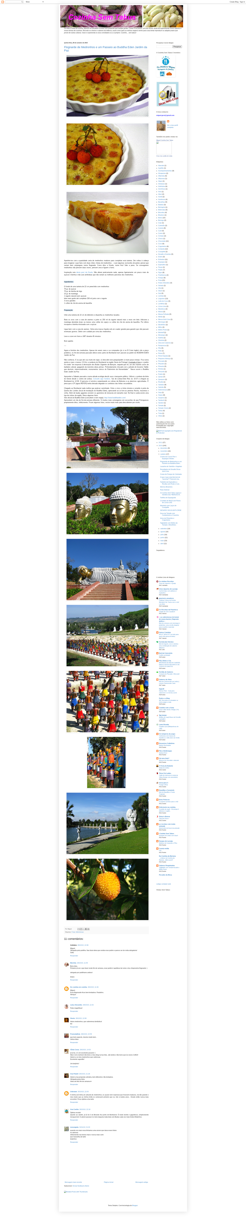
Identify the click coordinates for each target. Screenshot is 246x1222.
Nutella (160, 338)
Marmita (73, 963)
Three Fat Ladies (165, 773)
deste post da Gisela (84, 272)
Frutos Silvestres (164, 283)
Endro (160, 257)
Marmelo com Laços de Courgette (168, 506)
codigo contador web (163, 884)
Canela (160, 228)
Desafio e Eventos (164, 254)
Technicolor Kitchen (166, 642)
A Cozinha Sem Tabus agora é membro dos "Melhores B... (170, 494)
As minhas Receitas (166, 581)
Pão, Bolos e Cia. (165, 661)
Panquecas (162, 345)
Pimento (161, 366)
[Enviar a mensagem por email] (78, 929)
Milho (160, 327)
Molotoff (161, 332)
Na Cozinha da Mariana (167, 856)
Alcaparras (162, 173)
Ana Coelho (74, 1109)
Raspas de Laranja (166, 841)
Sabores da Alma (165, 679)
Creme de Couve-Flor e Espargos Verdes (168, 457)
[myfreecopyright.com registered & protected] (169, 433)
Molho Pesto (162, 330)
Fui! (160, 850)
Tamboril (161, 400)
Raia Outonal (164, 490)
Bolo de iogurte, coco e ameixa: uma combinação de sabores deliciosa (168, 645)
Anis (159, 192)
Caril (160, 231)
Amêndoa (161, 186)
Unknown (73, 1092)
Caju (160, 223)
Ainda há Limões (164, 768)
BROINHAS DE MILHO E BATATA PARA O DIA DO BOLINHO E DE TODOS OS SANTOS (169, 664)
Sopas (160, 395)
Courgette (161, 252)
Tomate (160, 405)
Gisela (72, 1018)
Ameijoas (161, 184)
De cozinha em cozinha (78, 987)
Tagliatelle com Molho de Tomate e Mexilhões (169, 524)
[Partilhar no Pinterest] (88, 929)
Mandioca (161, 309)
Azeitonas (161, 199)
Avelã (160, 197)
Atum (160, 194)
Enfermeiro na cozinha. (167, 807)
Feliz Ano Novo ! (164, 818)
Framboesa (162, 275)
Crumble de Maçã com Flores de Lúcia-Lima (170, 501)
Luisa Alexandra (76, 1005)
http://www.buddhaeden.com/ (115, 398)
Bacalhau (161, 202)
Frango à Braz (163, 784)
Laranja (161, 296)
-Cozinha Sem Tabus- (166, 833)
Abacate (161, 165)
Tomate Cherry (163, 408)
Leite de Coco (163, 301)
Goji (159, 293)
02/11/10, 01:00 (84, 1127)
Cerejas (161, 236)
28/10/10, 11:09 (82, 963)
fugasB (161, 689)
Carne (160, 233)
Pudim (160, 374)
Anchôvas (161, 189)
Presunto (161, 372)
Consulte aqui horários (101, 379)
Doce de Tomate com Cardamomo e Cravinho (169, 514)
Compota (161, 249)
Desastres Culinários (167, 743)
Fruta (73, 932)
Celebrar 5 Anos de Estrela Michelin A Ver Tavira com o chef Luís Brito (169, 602)
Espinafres (162, 265)
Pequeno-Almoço (164, 358)
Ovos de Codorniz (164, 343)
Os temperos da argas (167, 734)
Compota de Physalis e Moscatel (169, 674)
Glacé (160, 291)
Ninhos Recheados (165, 745)
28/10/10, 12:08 (81, 1018)
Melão (160, 317)
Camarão (161, 225)
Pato (159, 351)
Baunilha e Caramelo (166, 790)
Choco (160, 238)
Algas (160, 181)
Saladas (161, 385)
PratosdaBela (75, 1034)
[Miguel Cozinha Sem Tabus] (164, 154)
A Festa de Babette (166, 766)
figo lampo (163, 715)
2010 (161, 445)
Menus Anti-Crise (164, 319)
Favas (160, 267)
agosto (163, 532)
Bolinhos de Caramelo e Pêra (168, 843)
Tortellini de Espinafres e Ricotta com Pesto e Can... (170, 483)
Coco (160, 244)
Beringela (161, 207)
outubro (163, 454)
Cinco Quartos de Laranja (168, 589)
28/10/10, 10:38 (83, 945)
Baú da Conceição (165, 653)
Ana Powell (74, 1074)
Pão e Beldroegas (165, 751)
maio (162, 541)
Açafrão (161, 168)
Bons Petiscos (164, 800)
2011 (161, 442)
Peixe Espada (163, 356)
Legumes (161, 298)
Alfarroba (161, 176)
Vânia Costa (74, 1050)
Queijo (160, 377)
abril (162, 543)
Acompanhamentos (165, 171)
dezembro (164, 448)
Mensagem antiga (141, 1182)
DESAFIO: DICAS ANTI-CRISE (170, 510)
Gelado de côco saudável (167, 611)
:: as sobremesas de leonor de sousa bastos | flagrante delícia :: (169, 619)
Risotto (160, 382)
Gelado (160, 285)
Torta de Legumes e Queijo (167, 583)
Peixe (160, 353)
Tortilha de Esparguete (168, 498)
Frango (160, 278)
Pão (159, 348)
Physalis (161, 364)
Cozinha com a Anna (166, 708)
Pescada (161, 361)
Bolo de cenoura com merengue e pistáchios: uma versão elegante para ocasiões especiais (169, 625)
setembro (163, 529)
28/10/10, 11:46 (93, 987)
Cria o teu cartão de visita (164, 156)
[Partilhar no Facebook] (86, 929)
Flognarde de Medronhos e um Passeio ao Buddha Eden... (171, 462)
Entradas (161, 259)
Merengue (161, 322)
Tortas (160, 411)
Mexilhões (161, 325)
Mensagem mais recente (73, 1182)
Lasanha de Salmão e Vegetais (171, 466)
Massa (160, 312)
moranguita (74, 1127)
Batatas (160, 205)
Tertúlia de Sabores (166, 672)
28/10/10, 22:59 (86, 1034)
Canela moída (164, 848)
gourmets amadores (166, 598)
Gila (159, 288)
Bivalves (161, 215)
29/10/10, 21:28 (84, 1074)
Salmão (161, 387)
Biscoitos (161, 212)
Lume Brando (164, 724)
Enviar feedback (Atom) (81, 1186)
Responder (74, 956)
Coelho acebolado (164, 655)
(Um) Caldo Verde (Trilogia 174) (169, 709)
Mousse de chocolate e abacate (169, 760)
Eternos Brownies (166, 487)
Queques (161, 379)
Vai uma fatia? (164, 758)
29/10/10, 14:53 (85, 1050)
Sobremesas (80, 932)
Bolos (160, 218)
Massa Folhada (163, 314)
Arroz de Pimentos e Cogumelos (167, 519)
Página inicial (108, 1182)
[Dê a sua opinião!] (81, 929)
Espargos (161, 262)
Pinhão (160, 369)
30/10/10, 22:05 (83, 1092)
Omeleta (161, 340)
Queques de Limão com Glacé (168, 835)
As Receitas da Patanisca (168, 610)
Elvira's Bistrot (164, 816)
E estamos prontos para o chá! (168, 801)
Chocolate (161, 241)
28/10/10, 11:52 (88, 1005)
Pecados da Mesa (165, 875)
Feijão (160, 270)
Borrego (161, 220)
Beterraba (161, 210)
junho (162, 537)
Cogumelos (162, 246)
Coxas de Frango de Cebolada (171, 474)
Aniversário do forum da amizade (169, 828)
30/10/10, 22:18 (84, 1109)
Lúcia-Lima (162, 306)
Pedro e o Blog (164, 698)
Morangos (161, 335)
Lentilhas (161, 304)
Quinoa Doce (163, 753)
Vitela (160, 416)
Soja (159, 392)
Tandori (160, 403)
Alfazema (161, 178)
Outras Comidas (165, 632)
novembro (164, 451)
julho (162, 535)
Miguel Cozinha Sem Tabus (164, 140)
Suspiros (161, 398)
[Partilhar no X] (83, 929)
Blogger (135, 1205)
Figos (160, 272)
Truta (160, 413)
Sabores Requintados (167, 865)
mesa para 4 (163, 783)
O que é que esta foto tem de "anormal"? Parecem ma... (170, 478)
